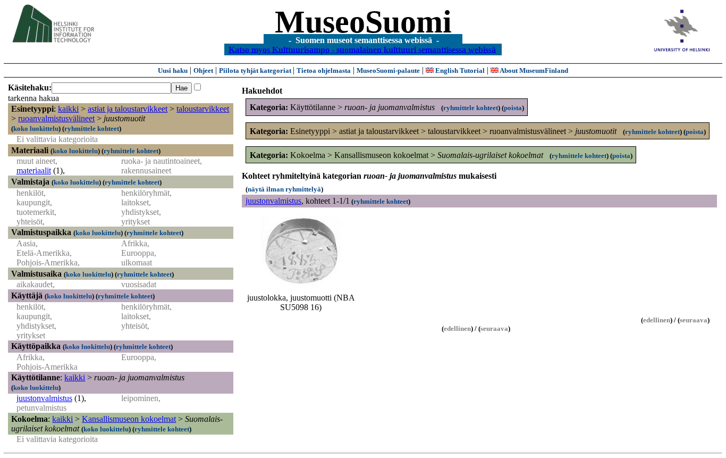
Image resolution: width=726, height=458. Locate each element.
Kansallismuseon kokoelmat (129, 418)
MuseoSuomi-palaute (388, 70)
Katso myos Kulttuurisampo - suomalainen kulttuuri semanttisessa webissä (362, 49)
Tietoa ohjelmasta (324, 70)
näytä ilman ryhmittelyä (284, 189)
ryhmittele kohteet (91, 128)
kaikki (68, 108)
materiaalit (33, 170)
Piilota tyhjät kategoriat (256, 70)
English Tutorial (459, 70)
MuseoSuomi (363, 21)
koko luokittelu (35, 128)
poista (513, 108)
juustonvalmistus (44, 398)
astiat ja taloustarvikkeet (127, 108)
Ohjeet (203, 70)
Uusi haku (173, 70)
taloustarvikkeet (202, 108)
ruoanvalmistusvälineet (56, 118)
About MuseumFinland (533, 70)
